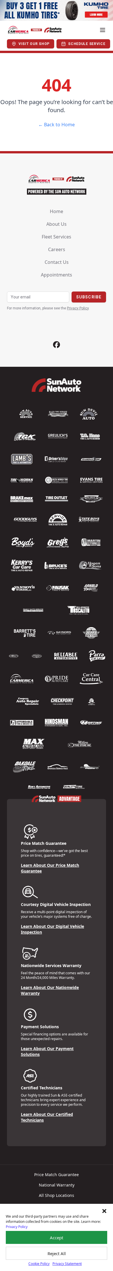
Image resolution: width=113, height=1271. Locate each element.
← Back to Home (56, 124)
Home (56, 211)
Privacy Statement (67, 1263)
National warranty (56, 1185)
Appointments (56, 275)
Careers (56, 249)
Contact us (57, 262)
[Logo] (35, 30)
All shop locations (56, 1195)
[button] (104, 1211)
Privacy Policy (17, 1226)
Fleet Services (56, 237)
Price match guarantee (56, 1174)
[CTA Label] (56, 10)
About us (56, 224)
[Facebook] (56, 344)
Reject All (57, 1253)
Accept (56, 1237)
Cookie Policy (39, 1263)
